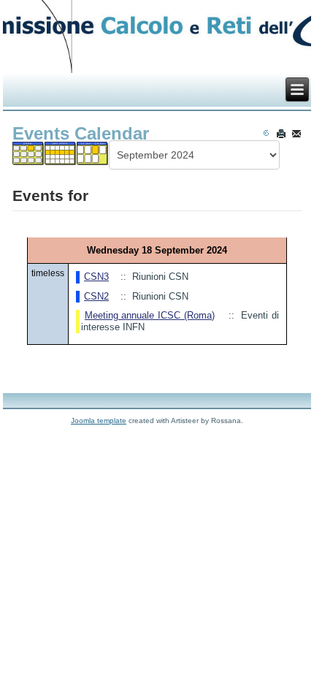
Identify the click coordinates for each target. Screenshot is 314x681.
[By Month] (28, 157)
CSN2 (96, 296)
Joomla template (98, 420)
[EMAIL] (296, 133)
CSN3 (96, 276)
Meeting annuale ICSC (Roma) (150, 315)
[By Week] (61, 157)
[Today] (93, 157)
